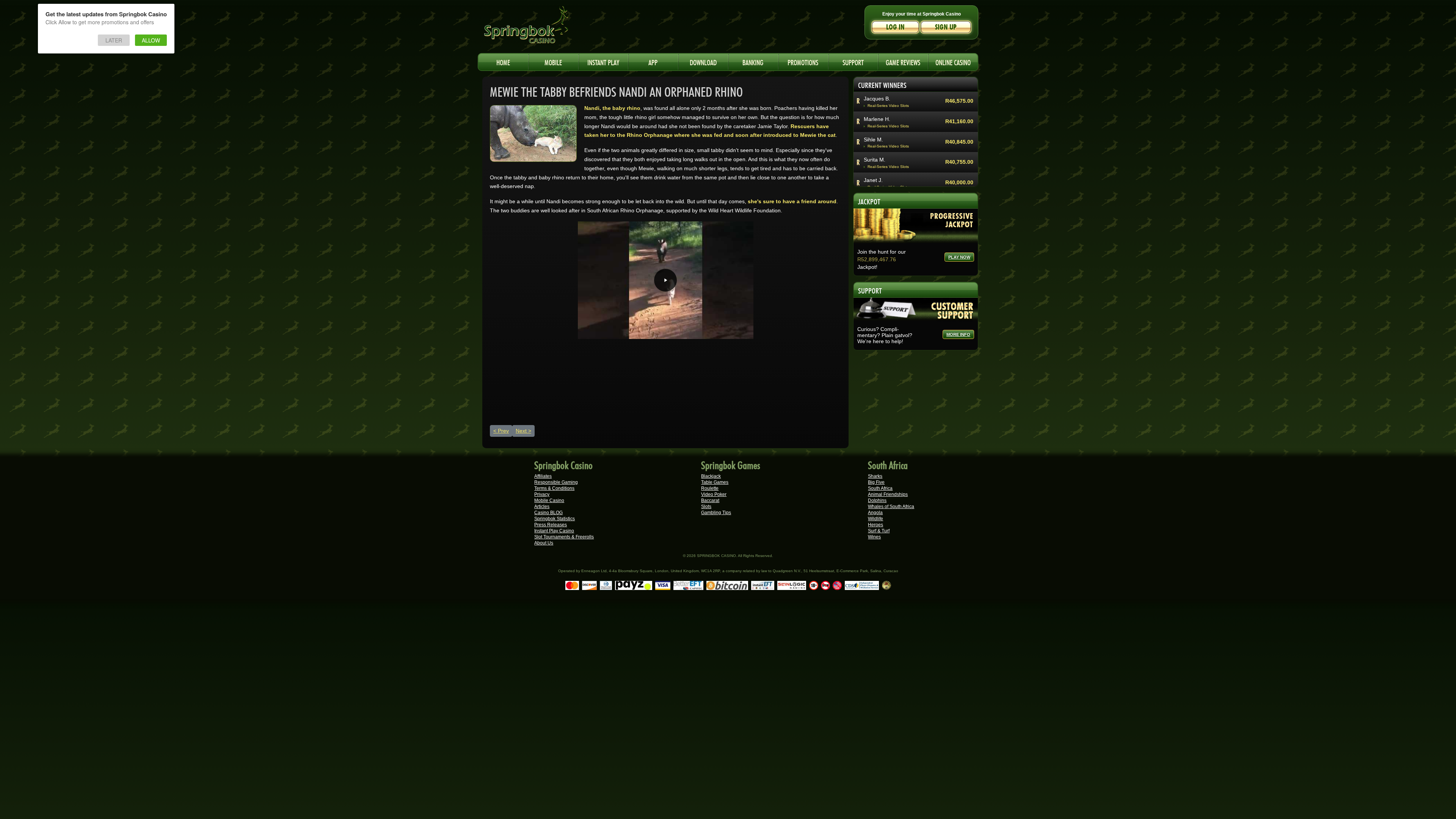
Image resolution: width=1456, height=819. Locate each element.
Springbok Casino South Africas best (542, 28)
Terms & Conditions (554, 488)
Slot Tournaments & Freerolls (564, 537)
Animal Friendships (888, 494)
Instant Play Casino (554, 530)
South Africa (880, 488)
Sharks (875, 476)
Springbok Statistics (554, 518)
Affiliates (543, 476)
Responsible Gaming (556, 482)
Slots (706, 506)
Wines (874, 537)
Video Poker (713, 494)
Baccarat (710, 500)
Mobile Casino (549, 500)
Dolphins (877, 500)
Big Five (876, 482)
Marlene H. (877, 114)
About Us (543, 543)
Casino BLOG (548, 512)
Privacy (541, 494)
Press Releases (550, 524)
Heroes (875, 524)
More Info (958, 334)
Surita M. (874, 155)
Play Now (959, 257)
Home (503, 61)
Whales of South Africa (891, 506)
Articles (541, 506)
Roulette (710, 488)
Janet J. (873, 175)
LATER (113, 40)
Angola (875, 512)
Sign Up (946, 27)
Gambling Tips (716, 512)
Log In (895, 27)
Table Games (714, 482)
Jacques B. (877, 93)
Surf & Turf (879, 530)
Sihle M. (873, 134)
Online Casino (953, 61)
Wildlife (875, 518)
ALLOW (151, 40)
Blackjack (711, 476)
